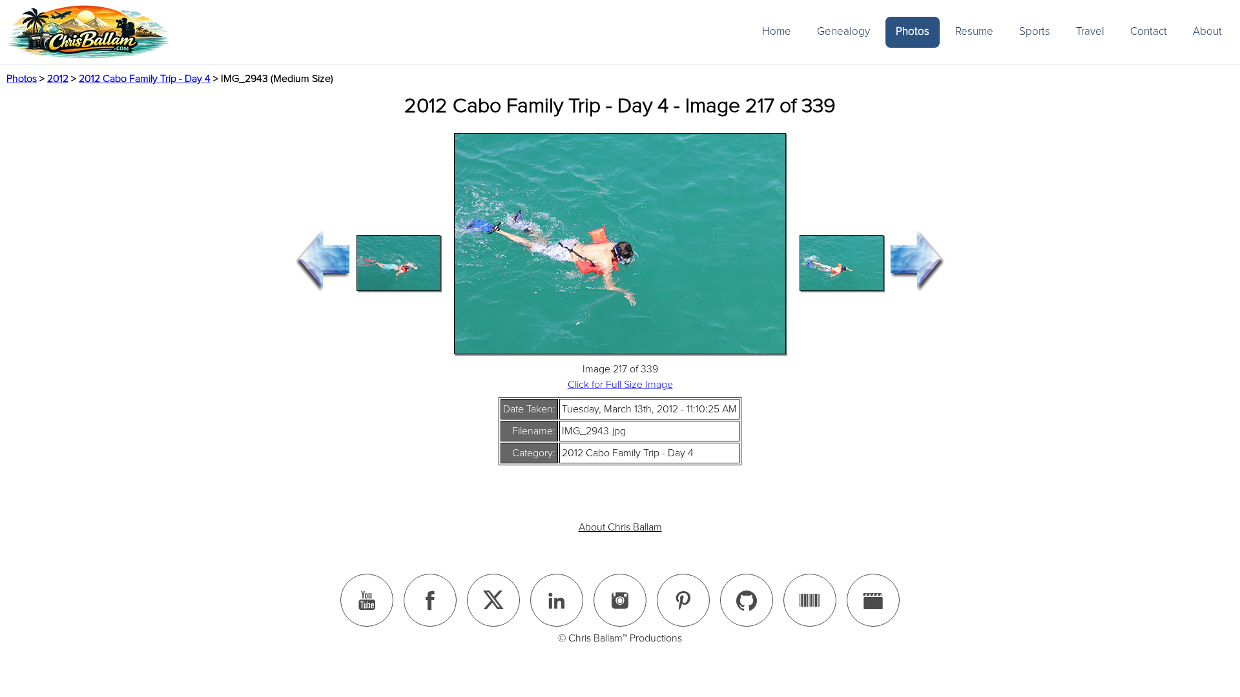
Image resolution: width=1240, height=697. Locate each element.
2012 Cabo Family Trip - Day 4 (145, 78)
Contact (1148, 31)
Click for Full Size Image (620, 384)
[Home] (88, 32)
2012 (57, 78)
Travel (1090, 31)
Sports (1034, 31)
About (1207, 31)
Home (776, 31)
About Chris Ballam (620, 527)
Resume (974, 31)
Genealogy (843, 31)
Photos (912, 31)
